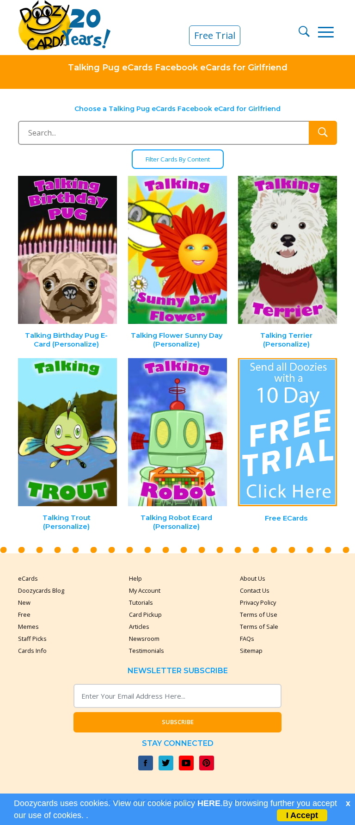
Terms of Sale (259, 626)
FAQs (247, 638)
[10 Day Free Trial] (288, 432)
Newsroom (144, 638)
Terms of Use (258, 614)
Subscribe (178, 722)
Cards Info (32, 650)
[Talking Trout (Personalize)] (68, 432)
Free (24, 614)
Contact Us (254, 590)
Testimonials (146, 650)
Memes (28, 626)
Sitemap (251, 650)
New (24, 602)
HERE (208, 803)
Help (135, 578)
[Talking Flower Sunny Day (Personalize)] (177, 250)
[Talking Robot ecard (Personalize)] (177, 432)
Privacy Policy (258, 602)
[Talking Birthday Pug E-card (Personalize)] (68, 250)
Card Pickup (145, 614)
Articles (139, 626)
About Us (252, 578)
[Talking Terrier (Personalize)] (288, 250)
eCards (28, 578)
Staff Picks (32, 638)
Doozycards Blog (41, 590)
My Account (144, 590)
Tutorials (141, 602)
